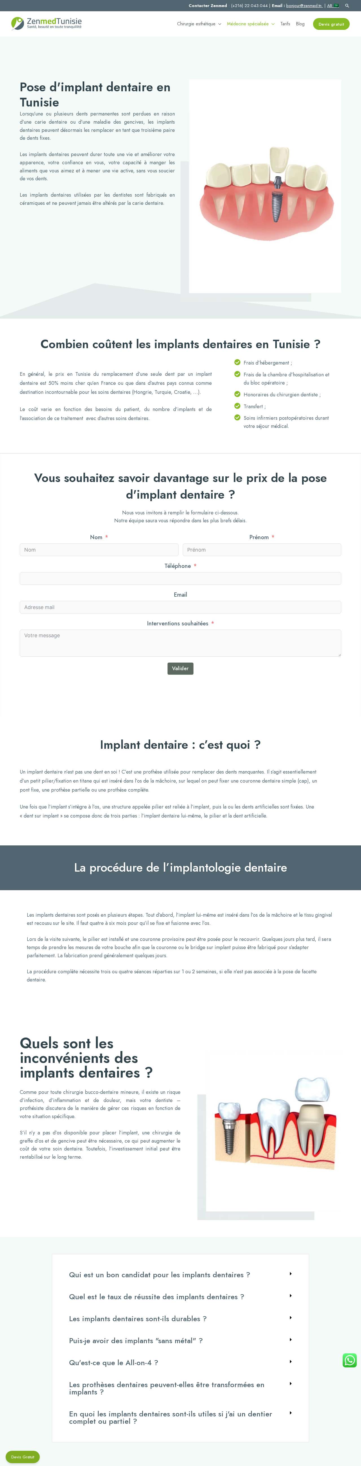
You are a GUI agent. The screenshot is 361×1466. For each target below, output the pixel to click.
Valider (180, 668)
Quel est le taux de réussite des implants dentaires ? (156, 1296)
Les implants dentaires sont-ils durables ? (138, 1318)
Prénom (259, 537)
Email (180, 595)
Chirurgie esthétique (196, 24)
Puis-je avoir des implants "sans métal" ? (136, 1340)
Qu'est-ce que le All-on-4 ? (113, 1362)
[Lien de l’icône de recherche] (347, 5)
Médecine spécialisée (248, 24)
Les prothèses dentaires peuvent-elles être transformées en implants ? (167, 1388)
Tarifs (285, 24)
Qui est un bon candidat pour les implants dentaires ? (159, 1274)
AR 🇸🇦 (333, 6)
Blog (300, 24)
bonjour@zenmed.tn (304, 6)
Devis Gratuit (22, 1457)
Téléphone (177, 566)
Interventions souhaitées (177, 623)
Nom (96, 537)
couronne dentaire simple (268, 781)
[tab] (180, 1275)
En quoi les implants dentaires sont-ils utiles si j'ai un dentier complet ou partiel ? (170, 1418)
